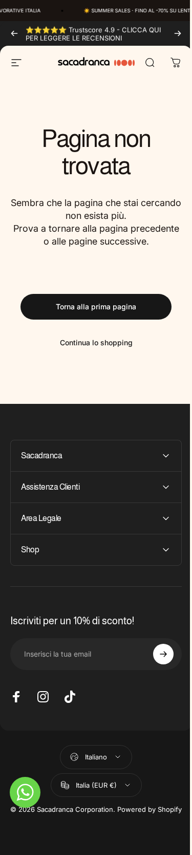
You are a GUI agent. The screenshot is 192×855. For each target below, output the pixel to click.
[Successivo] (177, 33)
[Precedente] (14, 33)
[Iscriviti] (155, 654)
